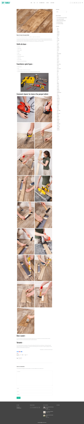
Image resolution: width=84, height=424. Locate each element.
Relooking (58, 128)
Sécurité (58, 35)
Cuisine (58, 114)
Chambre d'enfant (59, 53)
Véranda (58, 46)
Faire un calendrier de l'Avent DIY (49, 411)
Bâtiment (58, 89)
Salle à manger (58, 110)
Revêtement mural (59, 92)
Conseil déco (58, 126)
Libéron (58, 62)
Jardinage (58, 120)
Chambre (58, 108)
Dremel (58, 56)
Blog (34, 2)
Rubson (58, 71)
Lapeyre (58, 65)
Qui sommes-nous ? (42, 2)
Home (31, 2)
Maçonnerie (58, 98)
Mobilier (58, 83)
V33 (57, 37)
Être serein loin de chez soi (60, 22)
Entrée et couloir (59, 68)
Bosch (57, 29)
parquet (20, 358)
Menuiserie (58, 99)
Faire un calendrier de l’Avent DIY (60, 19)
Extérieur (58, 125)
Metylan (58, 55)
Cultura (58, 59)
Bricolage (58, 104)
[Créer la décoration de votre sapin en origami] (44, 408)
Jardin (57, 28)
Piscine (58, 117)
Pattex (57, 77)
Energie (58, 86)
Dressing (58, 40)
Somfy (57, 70)
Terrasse (58, 43)
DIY (37, 2)
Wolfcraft (58, 61)
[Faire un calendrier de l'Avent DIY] (44, 412)
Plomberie (58, 101)
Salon (57, 111)
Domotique (58, 32)
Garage (58, 49)
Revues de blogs (59, 64)
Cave (57, 52)
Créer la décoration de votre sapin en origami (62, 17)
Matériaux (58, 34)
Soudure (58, 95)
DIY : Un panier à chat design (60, 23)
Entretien (58, 38)
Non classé (58, 119)
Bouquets (58, 116)
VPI (57, 74)
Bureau (58, 107)
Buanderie (58, 47)
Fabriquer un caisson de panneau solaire (61, 20)
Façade (58, 67)
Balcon (58, 44)
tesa (57, 41)
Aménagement (58, 123)
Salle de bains (58, 113)
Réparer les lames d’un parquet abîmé (23, 35)
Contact (47, 2)
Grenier (58, 50)
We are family (52, 2)
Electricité (58, 102)
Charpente (58, 31)
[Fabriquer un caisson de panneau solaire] (44, 416)
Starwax (58, 58)
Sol (57, 80)
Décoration (58, 129)
